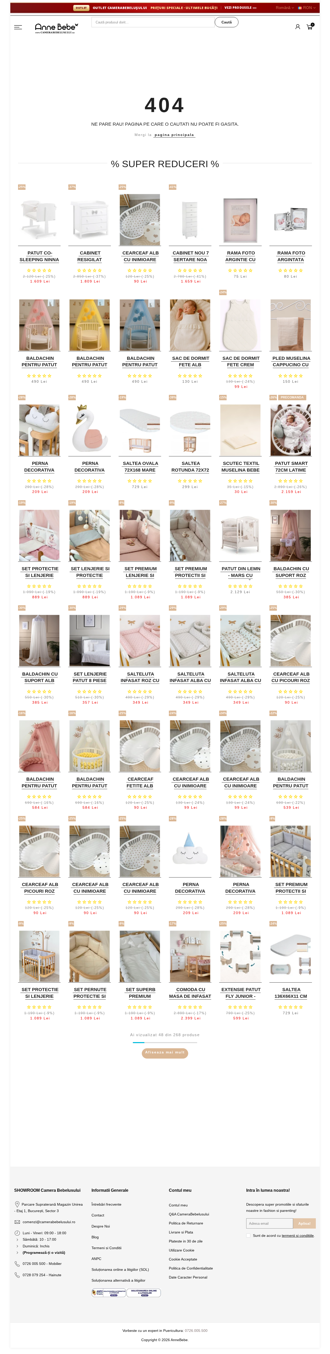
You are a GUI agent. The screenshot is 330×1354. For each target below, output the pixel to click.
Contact (98, 1215)
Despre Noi (101, 1226)
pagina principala (174, 135)
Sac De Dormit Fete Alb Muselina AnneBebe (190, 368)
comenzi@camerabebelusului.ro (49, 1222)
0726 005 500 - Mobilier (42, 1264)
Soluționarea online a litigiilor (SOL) (120, 1269)
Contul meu (178, 1205)
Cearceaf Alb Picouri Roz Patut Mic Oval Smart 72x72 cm (39, 894)
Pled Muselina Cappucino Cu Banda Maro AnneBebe (291, 368)
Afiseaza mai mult (165, 1052)
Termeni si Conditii (106, 1248)
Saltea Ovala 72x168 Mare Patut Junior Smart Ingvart (139, 473)
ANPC (96, 1259)
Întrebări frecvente (106, 1204)
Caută (226, 22)
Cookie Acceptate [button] (183, 1259)
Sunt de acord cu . (284, 1235)
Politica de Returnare (186, 1223)
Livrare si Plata (181, 1232)
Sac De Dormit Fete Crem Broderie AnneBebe (241, 368)
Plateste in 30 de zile (186, 1241)
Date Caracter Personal (188, 1277)
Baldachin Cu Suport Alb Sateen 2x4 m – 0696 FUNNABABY (38, 683)
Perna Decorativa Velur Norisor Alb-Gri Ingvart (38, 473)
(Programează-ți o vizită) (44, 1252)
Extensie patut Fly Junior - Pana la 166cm (241, 996)
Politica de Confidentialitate (191, 1268)
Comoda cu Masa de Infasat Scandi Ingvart (190, 996)
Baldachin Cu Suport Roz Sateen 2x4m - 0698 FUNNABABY (290, 578)
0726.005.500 (196, 1331)
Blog (95, 1237)
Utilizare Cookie (181, 1250)
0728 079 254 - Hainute (42, 1275)
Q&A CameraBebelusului (189, 1214)
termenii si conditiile (298, 1235)
